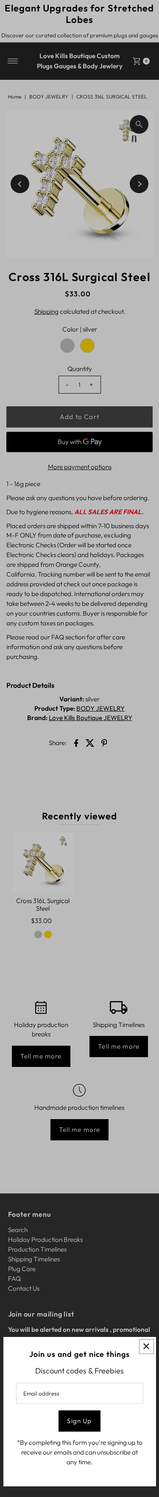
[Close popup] (146, 1346)
